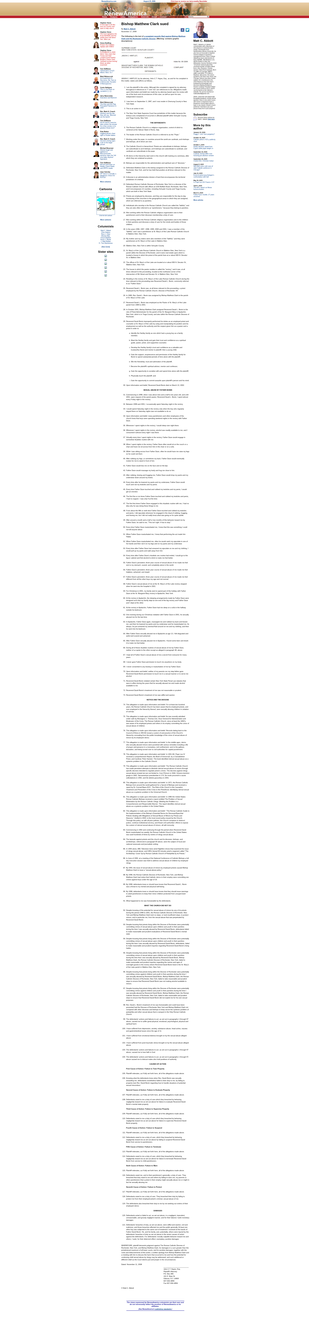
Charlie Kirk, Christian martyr (203, 160)
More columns (105, 182)
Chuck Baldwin (106, 238)
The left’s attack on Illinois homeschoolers (202, 187)
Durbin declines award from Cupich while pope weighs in (203, 146)
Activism (144, 17)
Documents (133, 17)
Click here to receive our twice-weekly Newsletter (189, 1)
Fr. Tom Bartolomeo (106, 243)
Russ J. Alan (105, 234)
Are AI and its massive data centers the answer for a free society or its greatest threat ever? (108, 125)
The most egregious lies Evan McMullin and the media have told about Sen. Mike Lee (108, 36)
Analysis (113, 17)
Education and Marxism (108, 98)
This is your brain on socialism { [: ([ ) (107, 90)
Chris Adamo (105, 232)
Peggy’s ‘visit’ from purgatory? (204, 133)
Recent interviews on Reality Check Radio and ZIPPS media (107, 166)
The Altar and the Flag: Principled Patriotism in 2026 (108, 106)
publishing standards (163, 1309)
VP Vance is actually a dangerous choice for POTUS (108, 175)
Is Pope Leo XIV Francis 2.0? (203, 181)
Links (123, 17)
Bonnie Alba (106, 236)
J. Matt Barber (106, 241)
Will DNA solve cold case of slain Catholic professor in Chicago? (203, 167)
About (154, 17)
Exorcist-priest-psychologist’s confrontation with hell (203, 175)
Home (104, 17)
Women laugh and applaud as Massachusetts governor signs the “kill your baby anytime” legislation (108, 154)
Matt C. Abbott (106, 230)
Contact (163, 17)
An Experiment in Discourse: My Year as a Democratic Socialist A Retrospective (108, 81)
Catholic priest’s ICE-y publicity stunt (204, 139)
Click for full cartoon (105, 215)
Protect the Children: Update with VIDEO (107, 46)
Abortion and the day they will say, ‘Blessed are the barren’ (108, 115)
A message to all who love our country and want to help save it (107, 26)
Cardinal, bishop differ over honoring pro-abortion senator (203, 153)
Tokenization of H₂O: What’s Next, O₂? (107, 71)
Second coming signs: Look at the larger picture (108, 142)
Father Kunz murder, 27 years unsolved (203, 194)
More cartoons (105, 220)
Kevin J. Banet (106, 239)
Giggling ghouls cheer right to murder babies (107, 134)
